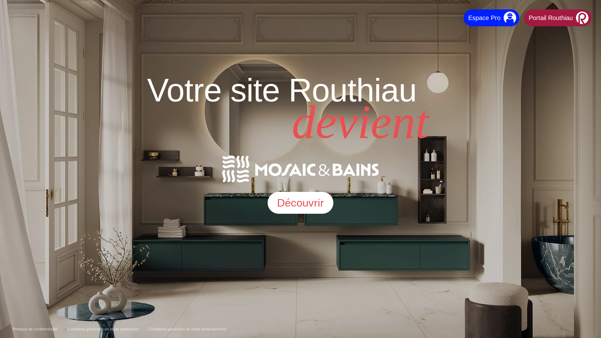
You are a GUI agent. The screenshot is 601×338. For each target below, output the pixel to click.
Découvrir (300, 203)
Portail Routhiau (551, 17)
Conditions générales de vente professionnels (187, 329)
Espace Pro (484, 17)
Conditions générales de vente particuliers (103, 329)
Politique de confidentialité (35, 329)
